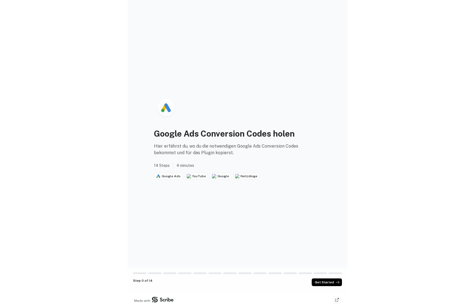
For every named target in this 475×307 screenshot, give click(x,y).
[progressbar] (140, 273)
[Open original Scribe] (337, 300)
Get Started (324, 282)
